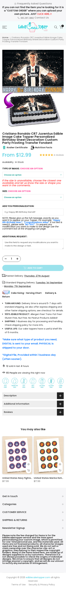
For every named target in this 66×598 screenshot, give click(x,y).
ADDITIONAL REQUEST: (14, 236)
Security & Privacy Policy (42, 584)
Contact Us (34, 17)
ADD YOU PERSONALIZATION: (18, 206)
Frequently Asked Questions (34, 3)
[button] (47, 154)
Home (5, 37)
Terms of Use (18, 584)
